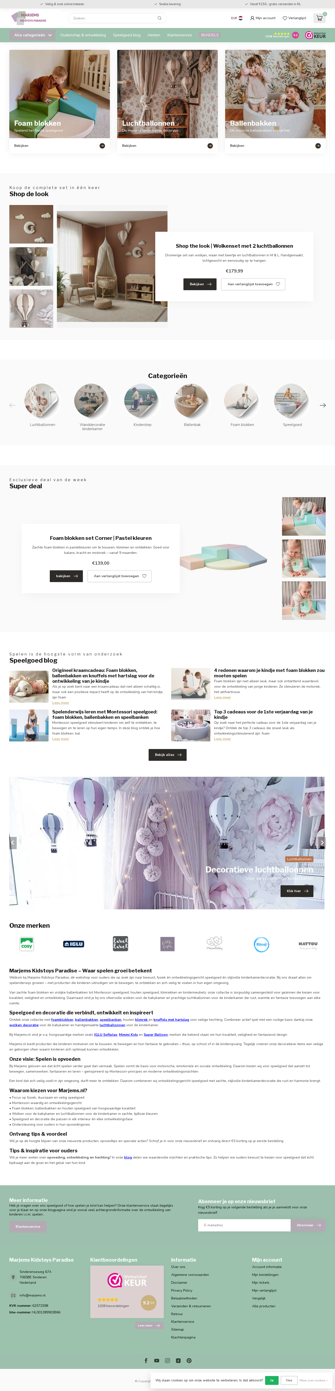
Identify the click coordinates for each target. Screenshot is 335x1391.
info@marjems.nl (33, 1295)
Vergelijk (259, 1298)
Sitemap (177, 1329)
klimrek (141, 1019)
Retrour (177, 1314)
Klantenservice (179, 35)
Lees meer (60, 702)
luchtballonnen (112, 1025)
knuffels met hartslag (171, 1019)
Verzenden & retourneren (191, 1306)
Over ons (178, 1267)
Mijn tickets (261, 1282)
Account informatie (267, 1267)
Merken (154, 35)
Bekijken (197, 284)
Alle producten (263, 1306)
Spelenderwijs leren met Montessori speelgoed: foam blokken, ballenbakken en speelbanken (104, 714)
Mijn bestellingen (265, 1274)
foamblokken (62, 1019)
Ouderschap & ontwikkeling (83, 35)
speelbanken (110, 1019)
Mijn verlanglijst (264, 1290)
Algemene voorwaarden (190, 1274)
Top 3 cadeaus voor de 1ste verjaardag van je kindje (263, 714)
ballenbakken (86, 1019)
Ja (271, 1380)
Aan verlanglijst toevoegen (250, 284)
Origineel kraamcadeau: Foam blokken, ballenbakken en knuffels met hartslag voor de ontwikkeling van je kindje (103, 676)
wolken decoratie (24, 1025)
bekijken (63, 576)
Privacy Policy (181, 1290)
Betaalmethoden (184, 1298)
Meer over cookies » (314, 1380)
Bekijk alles (164, 754)
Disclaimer (179, 1282)
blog (128, 1157)
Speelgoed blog (127, 35)
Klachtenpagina (183, 1337)
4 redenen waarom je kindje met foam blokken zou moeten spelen (269, 673)
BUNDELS (210, 35)
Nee (289, 1380)
